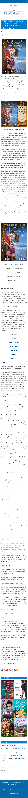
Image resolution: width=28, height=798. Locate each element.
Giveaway (11, 36)
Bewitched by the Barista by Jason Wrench (12, 755)
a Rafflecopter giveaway (7, 663)
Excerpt (6, 36)
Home (4, 789)
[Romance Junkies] (14, 12)
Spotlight (16, 36)
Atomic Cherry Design (11, 784)
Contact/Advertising (14, 793)
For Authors (11, 789)
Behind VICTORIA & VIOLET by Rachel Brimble (13, 749)
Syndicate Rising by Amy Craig (9, 752)
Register (16, 5)
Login (10, 5)
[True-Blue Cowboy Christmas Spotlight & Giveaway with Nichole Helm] (14, 56)
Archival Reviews (20, 789)
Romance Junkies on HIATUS (8, 745)
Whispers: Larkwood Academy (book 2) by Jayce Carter (14, 759)
